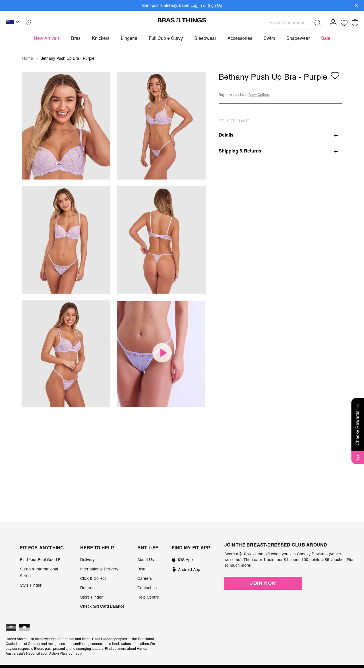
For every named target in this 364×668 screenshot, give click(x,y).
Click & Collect (93, 578)
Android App (189, 569)
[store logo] (182, 20)
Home (27, 58)
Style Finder (31, 585)
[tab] (280, 135)
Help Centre (148, 597)
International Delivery (99, 569)
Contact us (147, 587)
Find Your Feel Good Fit (41, 559)
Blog (141, 569)
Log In (196, 5)
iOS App (185, 559)
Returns (87, 587)
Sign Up (215, 5)
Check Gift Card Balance (102, 606)
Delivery (87, 559)
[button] (13, 23)
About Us (145, 559)
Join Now (263, 583)
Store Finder (91, 597)
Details (226, 135)
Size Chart (238, 121)
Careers (144, 578)
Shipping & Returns (240, 151)
